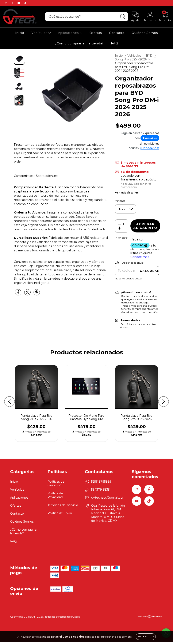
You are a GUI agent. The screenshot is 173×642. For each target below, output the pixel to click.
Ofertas (95, 33)
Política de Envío (59, 513)
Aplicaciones (69, 33)
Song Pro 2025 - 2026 (131, 59)
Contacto (116, 33)
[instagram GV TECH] (6, 3)
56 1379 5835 (100, 489)
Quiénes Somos (145, 33)
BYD (149, 55)
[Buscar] (123, 17)
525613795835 (101, 481)
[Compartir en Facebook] (18, 294)
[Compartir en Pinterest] (37, 294)
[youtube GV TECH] (19, 3)
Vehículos (39, 33)
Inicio (19, 33)
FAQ (114, 43)
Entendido (146, 636)
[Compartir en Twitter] (27, 294)
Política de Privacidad (55, 495)
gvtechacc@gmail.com (108, 497)
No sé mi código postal (128, 278)
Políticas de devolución (55, 483)
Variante (120, 200)
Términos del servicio (62, 505)
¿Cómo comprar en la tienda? (79, 43)
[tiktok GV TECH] (25, 3)
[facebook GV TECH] (12, 3)
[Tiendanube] (150, 617)
